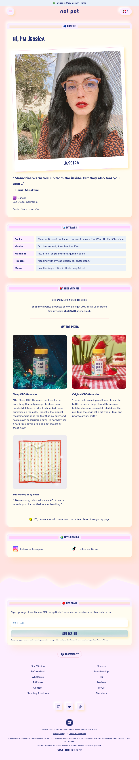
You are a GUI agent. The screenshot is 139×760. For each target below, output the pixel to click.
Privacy (105, 640)
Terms (99, 640)
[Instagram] (60, 706)
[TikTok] (80, 706)
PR (101, 677)
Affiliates (38, 682)
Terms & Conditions (77, 733)
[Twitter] (71, 706)
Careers (101, 666)
